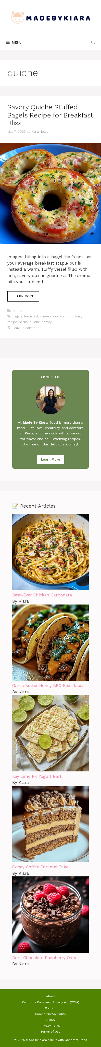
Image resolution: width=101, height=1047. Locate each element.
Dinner (18, 311)
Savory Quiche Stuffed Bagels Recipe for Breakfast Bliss (50, 115)
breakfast (31, 316)
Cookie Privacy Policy (50, 1014)
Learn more (23, 296)
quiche (34, 322)
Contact (50, 1008)
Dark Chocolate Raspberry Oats (44, 957)
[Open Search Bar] (93, 42)
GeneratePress (76, 1040)
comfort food (63, 316)
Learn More (50, 459)
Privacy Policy (50, 1025)
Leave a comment (27, 328)
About (50, 996)
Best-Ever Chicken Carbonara (42, 595)
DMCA (50, 1020)
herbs (23, 322)
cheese (45, 316)
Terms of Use (51, 1031)
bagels (17, 316)
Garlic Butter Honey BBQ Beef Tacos (48, 685)
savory (47, 322)
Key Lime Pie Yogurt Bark (37, 776)
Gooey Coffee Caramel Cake (40, 866)
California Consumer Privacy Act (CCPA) (50, 1002)
